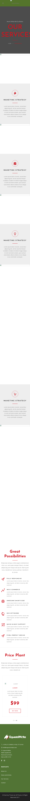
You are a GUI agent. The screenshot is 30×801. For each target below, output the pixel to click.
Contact (3, 782)
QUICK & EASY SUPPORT (16, 624)
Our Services (4, 779)
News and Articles (6, 775)
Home (9, 43)
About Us (3, 771)
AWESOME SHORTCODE (16, 600)
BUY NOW (15, 711)
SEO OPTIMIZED (13, 613)
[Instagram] (4, 761)
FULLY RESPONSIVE (14, 578)
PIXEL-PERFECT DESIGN (16, 635)
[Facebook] (1, 761)
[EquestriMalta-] (15, 3)
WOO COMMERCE (13, 589)
